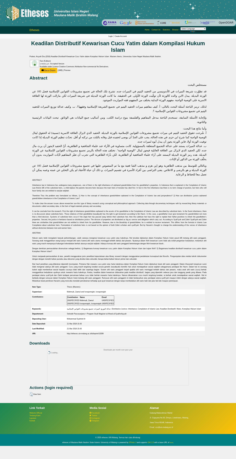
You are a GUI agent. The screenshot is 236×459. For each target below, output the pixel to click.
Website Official (36, 413)
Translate (199, 31)
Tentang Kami (35, 415)
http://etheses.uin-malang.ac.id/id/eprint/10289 (85, 334)
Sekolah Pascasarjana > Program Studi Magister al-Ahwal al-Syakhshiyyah (96, 314)
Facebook (95, 413)
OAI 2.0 (151, 442)
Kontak (32, 421)
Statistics (166, 30)
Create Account (121, 36)
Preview (67, 70)
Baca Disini (49, 70)
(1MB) (53, 70)
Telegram (95, 421)
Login (110, 36)
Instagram (95, 418)
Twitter (94, 415)
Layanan (33, 418)
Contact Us (156, 30)
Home (147, 30)
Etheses (34, 30)
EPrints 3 (132, 442)
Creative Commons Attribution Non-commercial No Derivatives (83, 67)
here (171, 442)
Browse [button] (175, 30)
